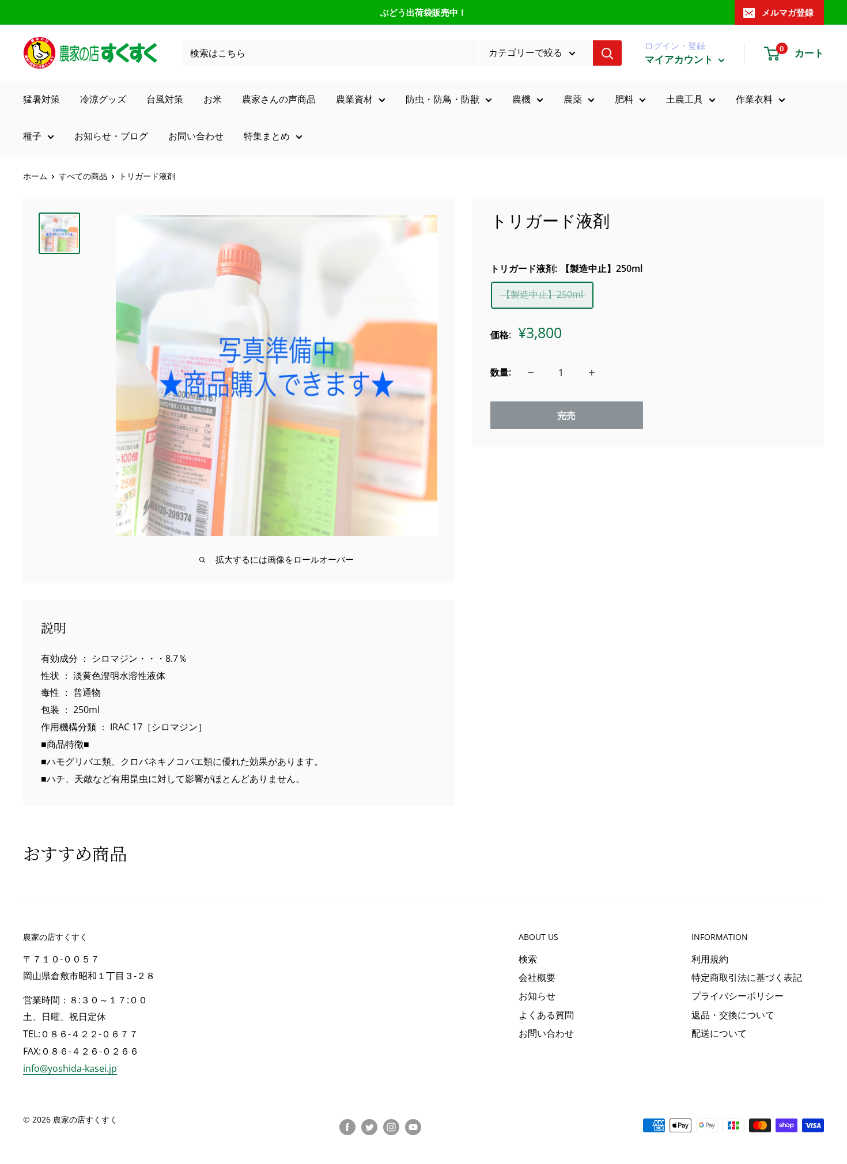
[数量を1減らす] (531, 373)
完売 (566, 415)
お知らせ (537, 995)
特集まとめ (267, 136)
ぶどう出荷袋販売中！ (423, 12)
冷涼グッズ (103, 99)
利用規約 (709, 959)
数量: (500, 372)
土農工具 (684, 99)
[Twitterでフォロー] (369, 1126)
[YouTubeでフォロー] (413, 1126)
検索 (528, 959)
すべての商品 (83, 175)
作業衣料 (754, 99)
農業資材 (354, 99)
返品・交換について (732, 1014)
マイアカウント (680, 59)
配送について (719, 1033)
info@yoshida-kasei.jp (70, 1068)
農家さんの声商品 (279, 99)
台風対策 (164, 99)
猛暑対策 (41, 99)
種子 (32, 136)
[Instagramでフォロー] (391, 1126)
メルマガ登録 (788, 12)
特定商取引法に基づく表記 (746, 977)
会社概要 (537, 977)
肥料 (624, 99)
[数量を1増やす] (592, 373)
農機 (521, 99)
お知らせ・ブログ (111, 136)
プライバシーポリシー (737, 995)
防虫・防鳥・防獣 (442, 99)
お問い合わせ (196, 136)
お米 (212, 99)
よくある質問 (546, 1014)
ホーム (35, 175)
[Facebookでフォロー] (347, 1126)
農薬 (573, 99)
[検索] (607, 53)
